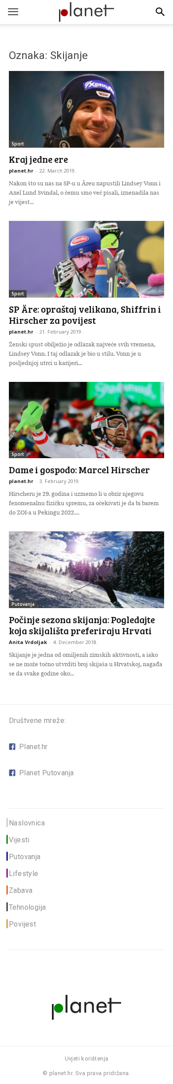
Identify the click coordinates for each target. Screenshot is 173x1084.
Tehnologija (27, 907)
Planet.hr (33, 746)
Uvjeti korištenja (87, 1058)
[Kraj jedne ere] (86, 109)
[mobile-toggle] (13, 12)
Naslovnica (27, 823)
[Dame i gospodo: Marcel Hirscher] (86, 420)
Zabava (20, 890)
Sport (18, 144)
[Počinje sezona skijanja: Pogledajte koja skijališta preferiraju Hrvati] (86, 569)
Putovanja (23, 604)
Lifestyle (24, 873)
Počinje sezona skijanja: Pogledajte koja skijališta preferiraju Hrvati (82, 625)
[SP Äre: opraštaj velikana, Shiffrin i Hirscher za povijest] (86, 259)
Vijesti (19, 840)
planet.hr (21, 170)
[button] (160, 12)
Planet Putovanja (46, 773)
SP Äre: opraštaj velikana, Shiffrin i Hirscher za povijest (85, 314)
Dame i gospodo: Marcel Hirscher (79, 469)
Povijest (22, 924)
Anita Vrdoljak (28, 642)
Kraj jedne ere (38, 159)
